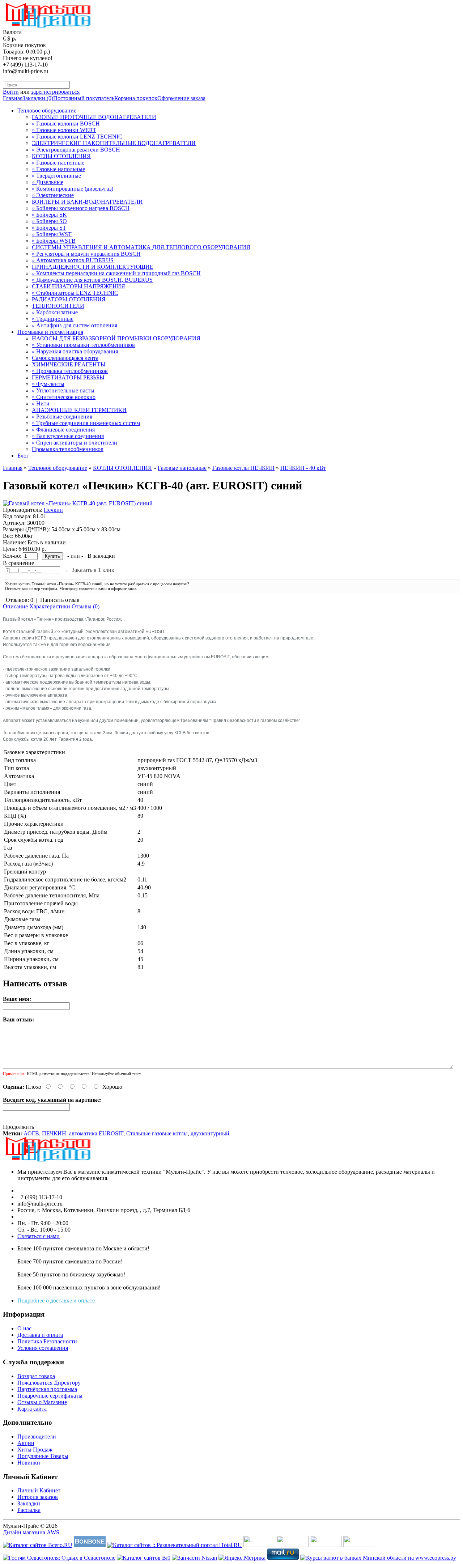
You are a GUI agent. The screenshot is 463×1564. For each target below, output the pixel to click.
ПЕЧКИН (54, 1133)
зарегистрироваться (55, 92)
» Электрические (53, 195)
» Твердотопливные (56, 176)
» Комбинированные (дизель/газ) (72, 189)
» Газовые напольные (58, 169)
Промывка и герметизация (50, 332)
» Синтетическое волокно (63, 397)
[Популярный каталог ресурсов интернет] (90, 1545)
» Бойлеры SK (49, 215)
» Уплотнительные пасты (63, 390)
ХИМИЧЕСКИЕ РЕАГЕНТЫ (69, 364)
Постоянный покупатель (83, 98)
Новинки (28, 1462)
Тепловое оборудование (46, 110)
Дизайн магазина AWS (31, 1532)
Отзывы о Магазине (42, 1402)
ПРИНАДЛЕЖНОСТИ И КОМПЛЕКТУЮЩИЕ (92, 267)
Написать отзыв (60, 600)
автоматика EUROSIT (96, 1133)
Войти (11, 92)
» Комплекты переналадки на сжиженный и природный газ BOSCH (116, 273)
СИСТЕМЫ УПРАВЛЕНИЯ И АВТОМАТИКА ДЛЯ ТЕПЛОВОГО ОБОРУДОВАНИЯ (141, 247)
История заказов (37, 1497)
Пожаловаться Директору (49, 1383)
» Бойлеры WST (52, 234)
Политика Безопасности (47, 1341)
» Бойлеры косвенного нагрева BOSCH (80, 208)
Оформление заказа (181, 98)
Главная (12, 98)
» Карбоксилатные (55, 312)
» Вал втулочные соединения (68, 436)
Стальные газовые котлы (157, 1133)
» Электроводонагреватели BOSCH (76, 149)
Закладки (28, 1503)
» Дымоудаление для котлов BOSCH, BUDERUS (92, 280)
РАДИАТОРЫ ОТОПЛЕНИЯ (69, 299)
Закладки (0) (37, 98)
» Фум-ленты (48, 384)
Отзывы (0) (85, 606)
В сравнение (18, 563)
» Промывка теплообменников (70, 371)
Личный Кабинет (38, 1490)
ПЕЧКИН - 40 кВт (303, 468)
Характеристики (49, 606)
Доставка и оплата (40, 1335)
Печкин (53, 510)
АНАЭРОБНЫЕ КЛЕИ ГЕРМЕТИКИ (79, 410)
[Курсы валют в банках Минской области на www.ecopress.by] (378, 1558)
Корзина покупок (135, 98)
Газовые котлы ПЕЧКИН (243, 468)
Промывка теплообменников (67, 449)
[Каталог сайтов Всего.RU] (37, 1545)
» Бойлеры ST (49, 228)
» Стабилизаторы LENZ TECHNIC (75, 293)
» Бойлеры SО (49, 221)
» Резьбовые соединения (62, 416)
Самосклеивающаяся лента (65, 358)
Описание (15, 606)
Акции (25, 1443)
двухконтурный (210, 1133)
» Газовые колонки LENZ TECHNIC (77, 136)
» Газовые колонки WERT (64, 130)
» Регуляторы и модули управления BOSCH (86, 254)
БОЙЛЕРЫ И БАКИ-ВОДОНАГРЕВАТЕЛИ (87, 202)
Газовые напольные (182, 468)
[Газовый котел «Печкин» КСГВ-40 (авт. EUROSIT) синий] (78, 503)
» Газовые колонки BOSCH (66, 123)
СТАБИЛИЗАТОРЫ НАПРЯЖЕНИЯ (78, 286)
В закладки (101, 556)
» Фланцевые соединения (63, 429)
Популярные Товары (42, 1456)
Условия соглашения (42, 1348)
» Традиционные (52, 319)
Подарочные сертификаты (49, 1396)
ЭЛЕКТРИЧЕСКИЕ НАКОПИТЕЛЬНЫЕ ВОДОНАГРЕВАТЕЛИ (114, 143)
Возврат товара (36, 1376)
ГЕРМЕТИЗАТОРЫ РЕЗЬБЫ (68, 377)
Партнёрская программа (47, 1389)
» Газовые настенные (58, 163)
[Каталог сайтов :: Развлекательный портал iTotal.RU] (174, 1545)
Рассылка (29, 1510)
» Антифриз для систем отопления (74, 325)
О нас (24, 1328)
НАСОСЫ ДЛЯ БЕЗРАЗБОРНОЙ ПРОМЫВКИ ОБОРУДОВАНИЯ (116, 338)
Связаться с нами (38, 1236)
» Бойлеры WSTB (54, 241)
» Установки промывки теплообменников (83, 345)
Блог (23, 455)
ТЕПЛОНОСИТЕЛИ (58, 306)
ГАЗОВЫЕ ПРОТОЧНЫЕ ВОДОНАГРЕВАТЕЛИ (94, 117)
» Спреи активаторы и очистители (74, 442)
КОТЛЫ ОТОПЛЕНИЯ (61, 156)
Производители (36, 1436)
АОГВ (31, 1133)
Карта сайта (32, 1409)
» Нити (41, 403)
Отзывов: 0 (19, 600)
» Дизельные (47, 182)
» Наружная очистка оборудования (75, 351)
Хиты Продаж (34, 1449)
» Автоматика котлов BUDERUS (73, 260)
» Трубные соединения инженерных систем (86, 423)
